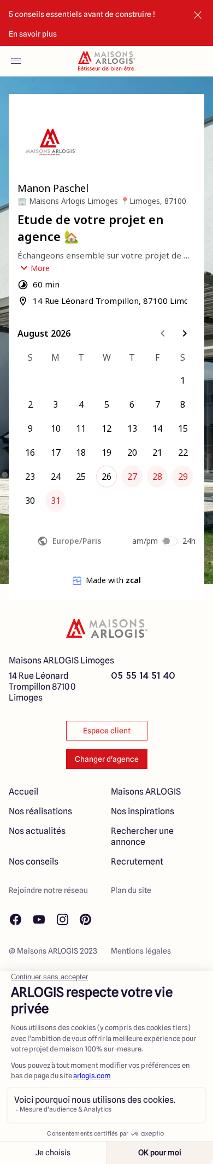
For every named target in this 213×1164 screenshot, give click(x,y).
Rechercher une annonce (142, 836)
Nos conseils (33, 861)
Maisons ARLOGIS (146, 791)
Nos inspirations (142, 811)
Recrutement (137, 861)
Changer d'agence (107, 759)
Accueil (23, 791)
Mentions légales (141, 951)
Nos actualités (37, 831)
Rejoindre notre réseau (48, 890)
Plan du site (131, 890)
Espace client (107, 730)
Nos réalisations (40, 811)
